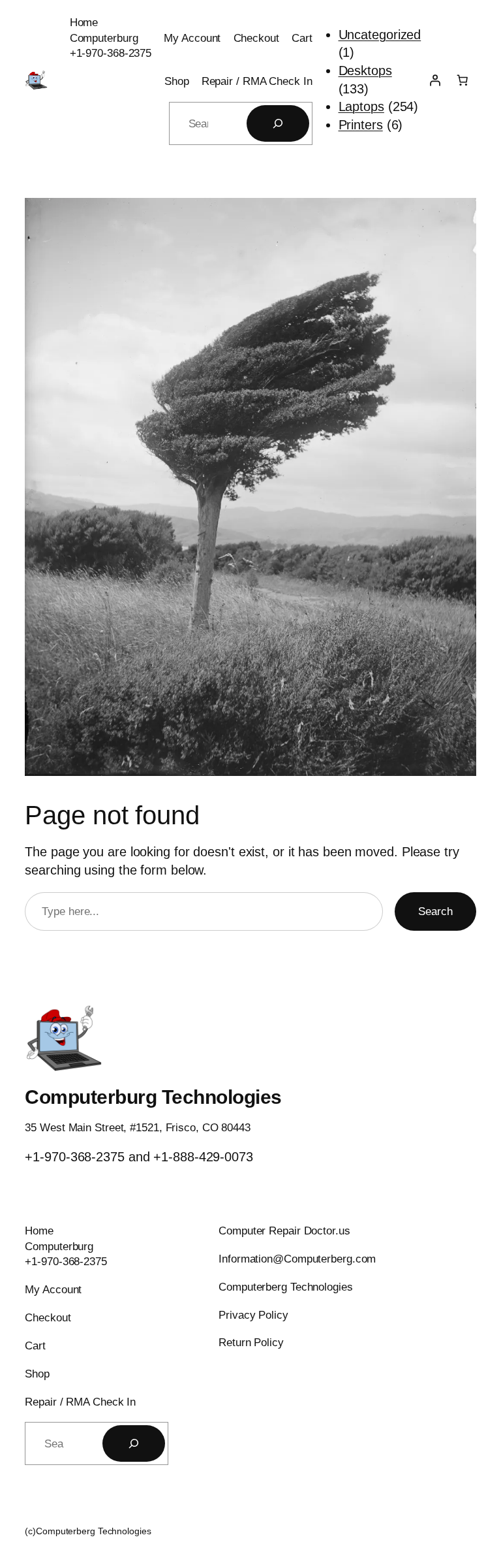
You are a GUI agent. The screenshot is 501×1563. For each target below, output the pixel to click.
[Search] (278, 123)
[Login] (434, 80)
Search (435, 911)
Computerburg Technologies (153, 1097)
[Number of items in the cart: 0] (462, 80)
